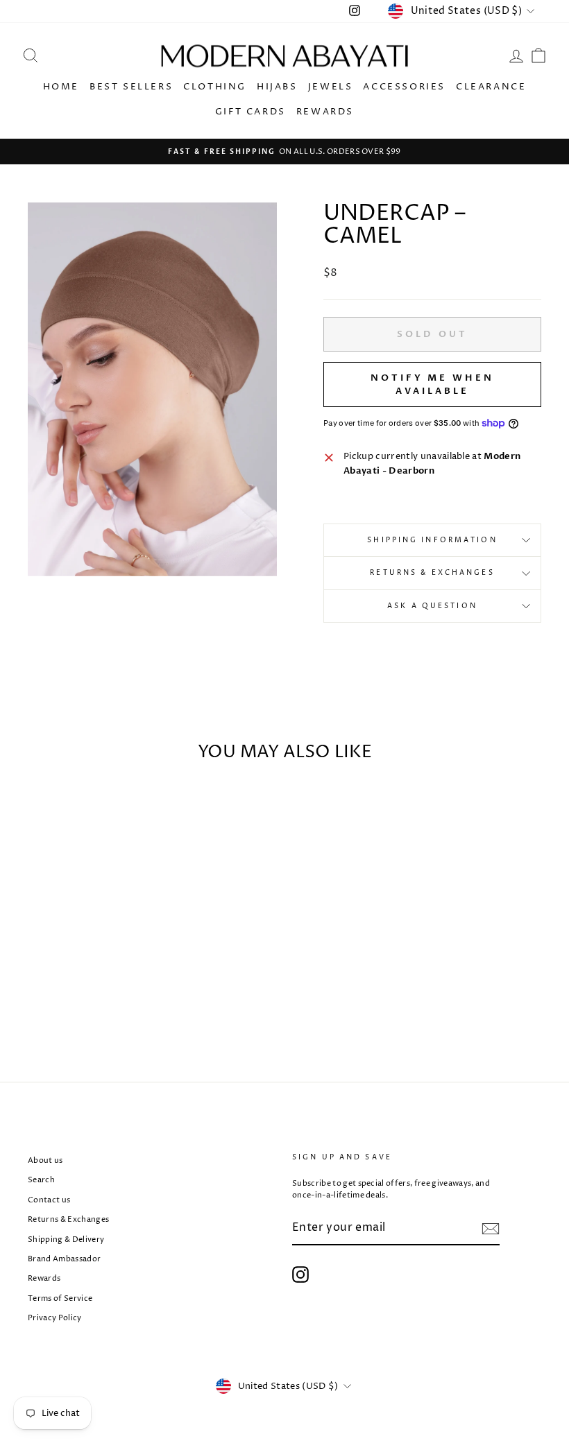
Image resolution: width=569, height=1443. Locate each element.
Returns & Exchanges (432, 573)
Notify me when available (432, 384)
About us (45, 1160)
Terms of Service (60, 1298)
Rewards (325, 111)
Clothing (214, 86)
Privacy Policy (55, 1318)
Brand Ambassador (64, 1259)
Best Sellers (131, 86)
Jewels (330, 86)
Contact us (49, 1200)
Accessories (404, 86)
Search (41, 1180)
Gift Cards (250, 111)
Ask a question (432, 606)
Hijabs (277, 86)
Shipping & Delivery (66, 1239)
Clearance (491, 86)
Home (61, 86)
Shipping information (432, 540)
